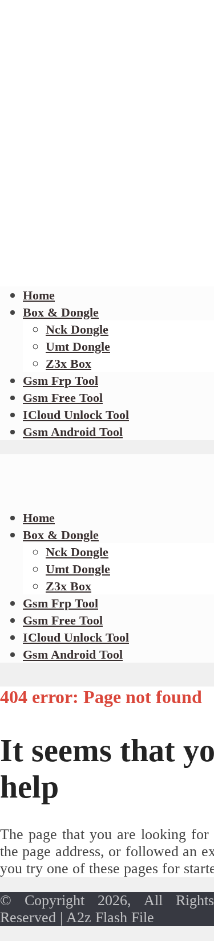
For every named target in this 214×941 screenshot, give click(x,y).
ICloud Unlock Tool (76, 415)
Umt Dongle (78, 346)
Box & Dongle (61, 312)
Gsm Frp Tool (60, 380)
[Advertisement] (107, 161)
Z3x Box (68, 363)
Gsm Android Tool (73, 432)
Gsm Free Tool (63, 398)
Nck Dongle (77, 329)
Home (39, 295)
